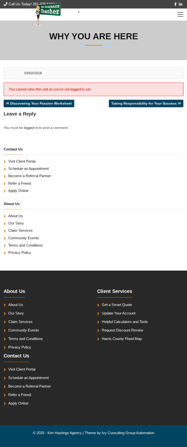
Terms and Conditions (25, 245)
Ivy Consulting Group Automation (128, 433)
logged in (31, 128)
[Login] (5, 14)
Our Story (16, 223)
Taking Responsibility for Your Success (144, 103)
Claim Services (20, 230)
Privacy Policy (19, 252)
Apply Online (18, 191)
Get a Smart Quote (117, 305)
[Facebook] (175, 4)
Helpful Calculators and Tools (125, 322)
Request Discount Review (122, 330)
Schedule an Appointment (28, 168)
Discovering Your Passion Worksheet (41, 103)
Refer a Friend (19, 183)
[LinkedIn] (180, 4)
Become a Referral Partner (29, 176)
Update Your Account (118, 313)
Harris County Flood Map (122, 339)
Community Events (23, 238)
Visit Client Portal (21, 161)
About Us (15, 216)
